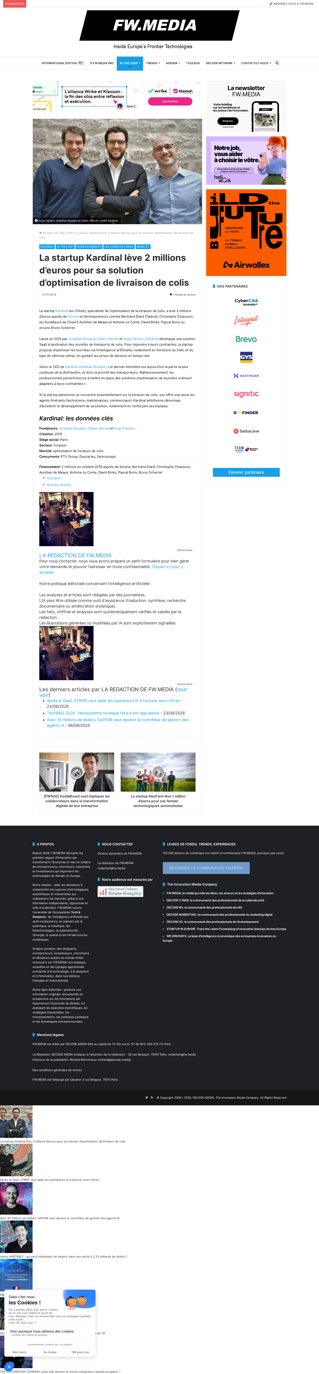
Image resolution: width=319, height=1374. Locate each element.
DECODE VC (175, 921)
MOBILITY (143, 246)
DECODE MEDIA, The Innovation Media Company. (226, 1097)
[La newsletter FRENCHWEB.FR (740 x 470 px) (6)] (246, 130)
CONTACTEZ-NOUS (254, 63)
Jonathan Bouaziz (81, 339)
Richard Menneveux (83, 1059)
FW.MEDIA (58, 853)
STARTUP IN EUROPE (181, 929)
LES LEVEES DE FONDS (119, 246)
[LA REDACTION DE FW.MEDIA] (66, 545)
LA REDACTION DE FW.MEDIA (75, 555)
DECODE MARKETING (181, 914)
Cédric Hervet (107, 339)
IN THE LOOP (129, 63)
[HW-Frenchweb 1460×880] (246, 183)
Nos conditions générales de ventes (57, 1070)
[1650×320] (117, 96)
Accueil (47, 233)
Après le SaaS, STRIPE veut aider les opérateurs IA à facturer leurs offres (113, 700)
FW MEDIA (174, 893)
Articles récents (59, 485)
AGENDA (172, 63)
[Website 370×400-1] (246, 275)
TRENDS (151, 63)
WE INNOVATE (176, 936)
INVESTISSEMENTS (89, 246)
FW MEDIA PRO (103, 63)
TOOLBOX (193, 63)
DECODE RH (175, 907)
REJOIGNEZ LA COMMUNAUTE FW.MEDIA (206, 868)
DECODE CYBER (178, 900)
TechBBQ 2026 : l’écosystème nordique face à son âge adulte (103, 713)
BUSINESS (47, 246)
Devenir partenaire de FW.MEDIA (120, 853)
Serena (73, 316)
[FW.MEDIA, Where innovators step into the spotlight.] (159, 32)
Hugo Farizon (133, 339)
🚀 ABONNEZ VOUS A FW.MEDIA (291, 3)
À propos (54, 478)
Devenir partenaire (246, 472)
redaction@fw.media (111, 868)
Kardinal (62, 311)
